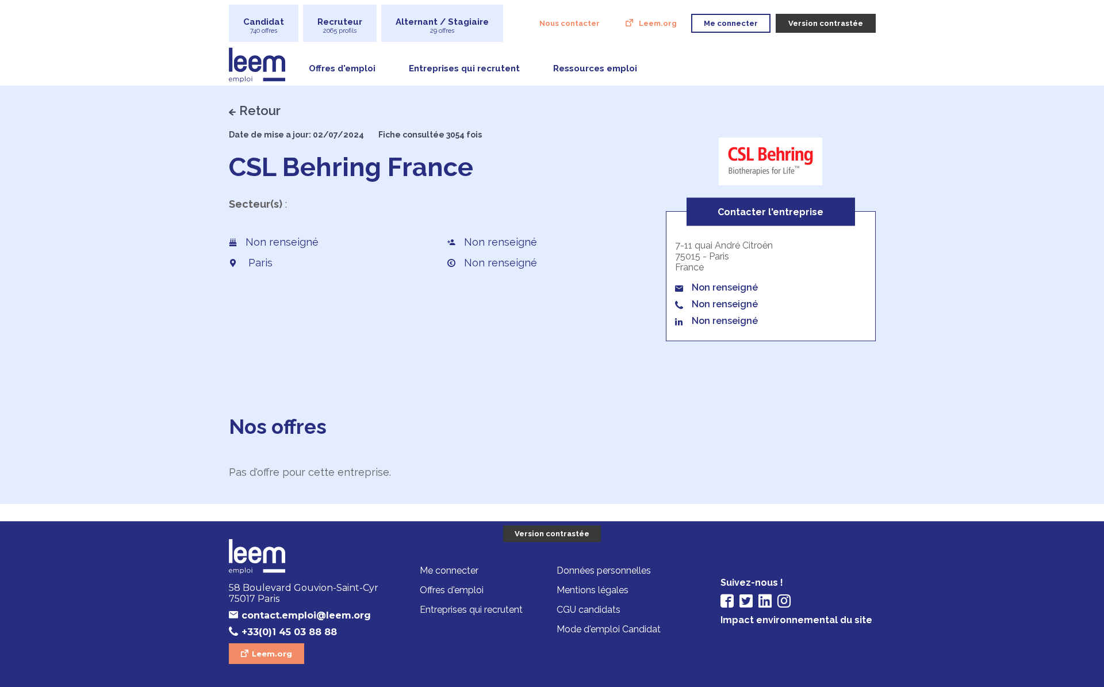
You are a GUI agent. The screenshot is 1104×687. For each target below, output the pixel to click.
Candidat (263, 26)
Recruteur (339, 26)
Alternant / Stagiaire (442, 26)
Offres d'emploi (342, 68)
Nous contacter (569, 23)
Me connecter (449, 570)
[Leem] (306, 558)
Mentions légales (592, 590)
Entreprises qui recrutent (464, 68)
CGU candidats (588, 609)
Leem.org (658, 23)
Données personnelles (604, 570)
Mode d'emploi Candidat (609, 629)
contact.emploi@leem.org (306, 615)
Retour (260, 110)
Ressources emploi (595, 68)
